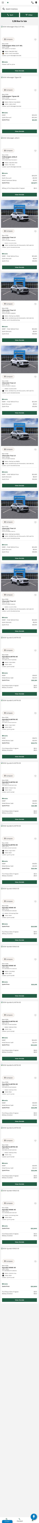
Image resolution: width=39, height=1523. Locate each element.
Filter (30, 15)
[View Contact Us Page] (32, 2)
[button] (19, 71)
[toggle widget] (34, 1517)
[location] (36, 2)
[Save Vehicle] (35, 39)
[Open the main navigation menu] (3, 2)
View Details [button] (19, 71)
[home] (8, 2)
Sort (11, 15)
